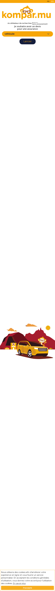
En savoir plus (19, 583)
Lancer (27, 41)
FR (48, 1)
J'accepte (27, 588)
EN (52, 1)
